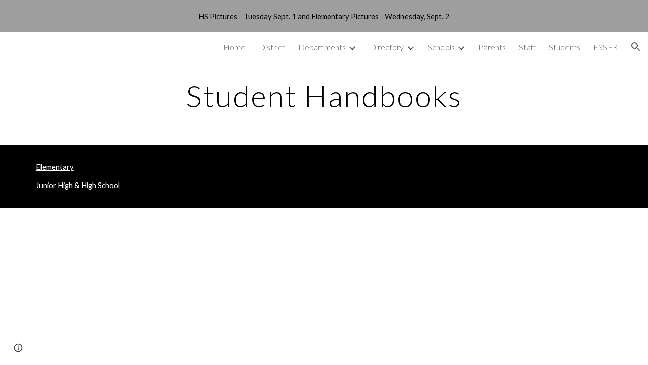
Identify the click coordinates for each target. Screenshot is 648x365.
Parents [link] (492, 47)
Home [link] (234, 47)
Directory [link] (387, 47)
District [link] (272, 47)
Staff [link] (527, 47)
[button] (636, 46)
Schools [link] (441, 47)
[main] (324, 96)
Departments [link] (322, 47)
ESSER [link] (605, 47)
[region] (324, 16)
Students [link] (564, 47)
